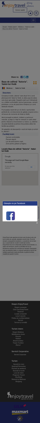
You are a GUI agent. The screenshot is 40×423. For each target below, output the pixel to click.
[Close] (37, 223)
